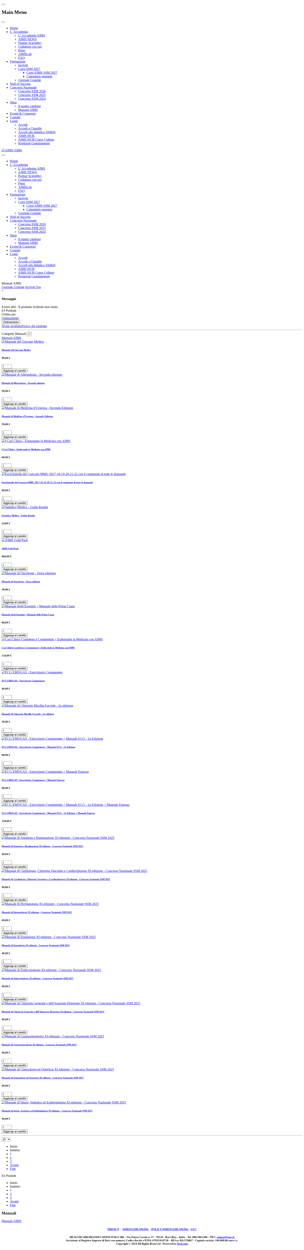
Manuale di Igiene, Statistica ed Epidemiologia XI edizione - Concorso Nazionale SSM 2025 (47, 1111)
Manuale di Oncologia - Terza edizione (21, 581)
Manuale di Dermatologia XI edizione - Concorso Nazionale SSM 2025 (37, 912)
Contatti (15, 117)
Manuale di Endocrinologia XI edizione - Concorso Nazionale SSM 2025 (37, 978)
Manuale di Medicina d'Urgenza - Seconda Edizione (27, 416)
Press (21, 50)
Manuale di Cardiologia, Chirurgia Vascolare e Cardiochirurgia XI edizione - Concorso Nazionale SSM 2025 (56, 879)
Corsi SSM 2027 (29, 69)
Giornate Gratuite (29, 80)
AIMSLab (25, 54)
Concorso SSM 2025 (32, 95)
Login (14, 121)
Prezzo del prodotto (34, 326)
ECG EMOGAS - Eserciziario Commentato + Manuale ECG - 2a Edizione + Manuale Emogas (48, 813)
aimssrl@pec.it (225, 1237)
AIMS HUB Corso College (36, 139)
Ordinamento (10, 318)
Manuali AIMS (28, 110)
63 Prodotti (9, 310)
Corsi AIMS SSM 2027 (41, 72)
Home (14, 28)
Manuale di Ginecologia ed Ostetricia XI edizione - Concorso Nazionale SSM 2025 (43, 1077)
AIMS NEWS (27, 39)
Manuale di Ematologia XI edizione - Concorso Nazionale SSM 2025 (36, 945)
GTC (193, 1229)
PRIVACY (113, 1229)
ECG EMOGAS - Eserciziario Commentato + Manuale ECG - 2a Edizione (38, 747)
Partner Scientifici (29, 43)
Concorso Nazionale (23, 87)
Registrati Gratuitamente (34, 143)
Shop (13, 102)
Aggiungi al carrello (14, 370)
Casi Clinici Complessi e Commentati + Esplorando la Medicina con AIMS (38, 647)
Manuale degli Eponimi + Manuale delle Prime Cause (28, 614)
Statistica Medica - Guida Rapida (18, 515)
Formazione (17, 61)
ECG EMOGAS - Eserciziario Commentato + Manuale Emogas (33, 780)
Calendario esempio (39, 76)
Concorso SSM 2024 (32, 98)
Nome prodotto (12, 326)
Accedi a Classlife (30, 128)
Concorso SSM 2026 (32, 91)
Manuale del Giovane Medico (16, 350)
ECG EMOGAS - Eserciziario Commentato (23, 680)
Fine (13, 1168)
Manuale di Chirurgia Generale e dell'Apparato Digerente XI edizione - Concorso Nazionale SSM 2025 (53, 1011)
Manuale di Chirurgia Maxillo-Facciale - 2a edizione (28, 714)
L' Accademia (19, 31)
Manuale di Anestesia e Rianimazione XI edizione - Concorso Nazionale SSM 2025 (42, 846)
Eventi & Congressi (23, 113)
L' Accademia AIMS (31, 35)
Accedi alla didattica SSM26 (36, 132)
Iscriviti (23, 65)
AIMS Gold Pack (10, 548)
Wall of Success (20, 84)
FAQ (21, 57)
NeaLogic (182, 1243)
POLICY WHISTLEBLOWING (170, 1229)
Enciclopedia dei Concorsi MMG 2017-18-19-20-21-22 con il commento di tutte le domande (47, 482)
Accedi (23, 124)
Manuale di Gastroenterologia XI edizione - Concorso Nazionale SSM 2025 (39, 1044)
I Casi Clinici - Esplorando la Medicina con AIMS (26, 449)
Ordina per (9, 314)
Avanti (14, 1165)
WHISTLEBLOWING (135, 1229)
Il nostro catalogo (29, 106)
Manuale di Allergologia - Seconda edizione (23, 383)
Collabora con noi (30, 46)
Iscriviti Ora (33, 287)
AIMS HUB (26, 136)
